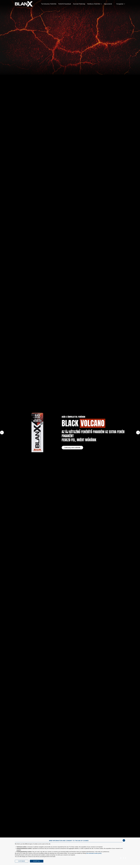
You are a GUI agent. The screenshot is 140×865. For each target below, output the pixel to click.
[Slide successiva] (138, 432)
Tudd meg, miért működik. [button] (72, 447)
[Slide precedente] (2, 432)
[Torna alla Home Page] (24, 4)
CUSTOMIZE (21, 861)
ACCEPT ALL (36, 861)
